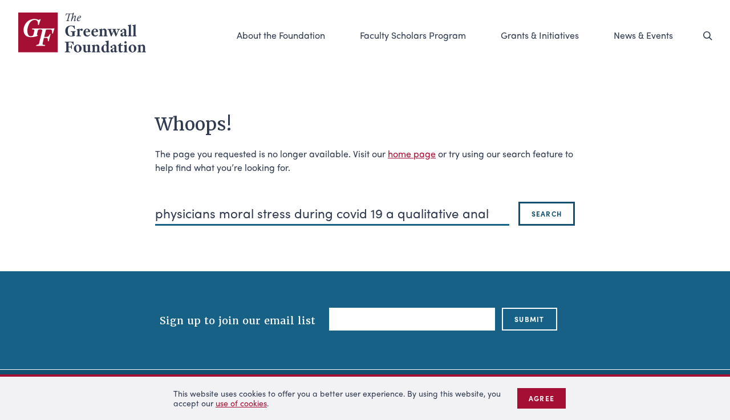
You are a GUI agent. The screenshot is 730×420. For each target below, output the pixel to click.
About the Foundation (281, 35)
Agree (541, 398)
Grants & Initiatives (540, 35)
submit (529, 319)
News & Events (643, 35)
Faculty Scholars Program (413, 35)
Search (547, 214)
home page (412, 153)
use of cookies (241, 403)
